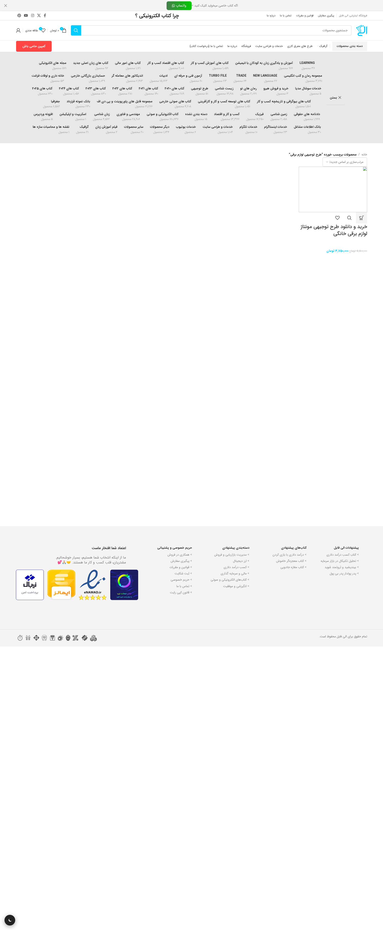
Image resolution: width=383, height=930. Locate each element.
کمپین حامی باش (33, 46)
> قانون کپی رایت (181, 592)
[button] (361, 217)
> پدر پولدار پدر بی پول (344, 573)
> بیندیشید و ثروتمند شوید (342, 567)
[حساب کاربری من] (18, 30)
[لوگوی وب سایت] (361, 30)
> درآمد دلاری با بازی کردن (290, 554)
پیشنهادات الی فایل (346, 547)
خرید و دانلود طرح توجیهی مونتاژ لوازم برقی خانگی (334, 230)
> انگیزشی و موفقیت (236, 586)
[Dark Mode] (9, 920)
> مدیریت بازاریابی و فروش (231, 554)
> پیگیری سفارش (181, 560)
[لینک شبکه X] (39, 15)
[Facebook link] (45, 15)
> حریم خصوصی (181, 579)
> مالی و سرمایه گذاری (235, 573)
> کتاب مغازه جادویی (293, 567)
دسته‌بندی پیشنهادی (235, 547)
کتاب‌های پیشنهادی (294, 547)
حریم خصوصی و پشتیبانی (174, 547)
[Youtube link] (26, 15)
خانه (364, 154)
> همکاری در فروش (179, 554)
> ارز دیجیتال (241, 560)
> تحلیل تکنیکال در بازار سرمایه (340, 560)
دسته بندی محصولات (350, 46)
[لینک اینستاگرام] (33, 15)
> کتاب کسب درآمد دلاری (342, 554)
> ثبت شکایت (183, 573)
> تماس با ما (184, 586)
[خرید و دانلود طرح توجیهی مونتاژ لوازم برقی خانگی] (333, 189)
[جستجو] (76, 30)
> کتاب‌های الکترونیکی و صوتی (230, 579)
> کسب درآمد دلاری (236, 567)
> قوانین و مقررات (180, 567)
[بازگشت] (350, 97)
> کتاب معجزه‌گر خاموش (291, 560)
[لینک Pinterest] (19, 15)
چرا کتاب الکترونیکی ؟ (157, 15)
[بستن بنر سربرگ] (5, 5)
